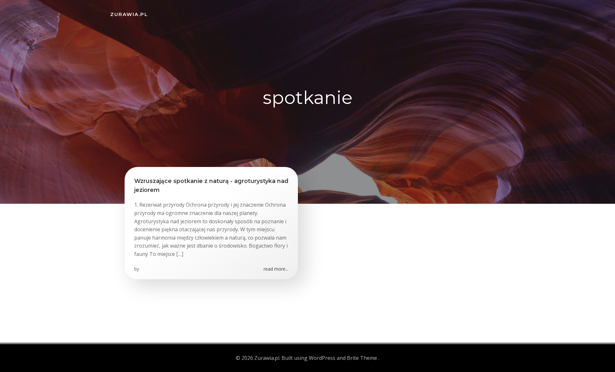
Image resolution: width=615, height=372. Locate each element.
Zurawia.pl (129, 14)
